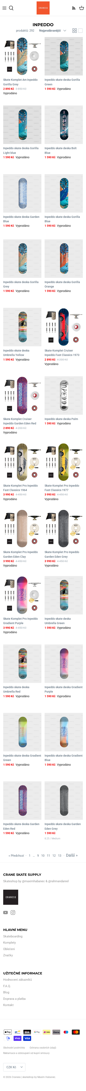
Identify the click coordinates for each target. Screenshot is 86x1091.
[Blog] (72, 8)
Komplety (9, 942)
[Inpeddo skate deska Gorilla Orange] (64, 258)
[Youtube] (5, 912)
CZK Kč (11, 1067)
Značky (8, 955)
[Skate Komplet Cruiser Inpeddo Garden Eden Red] (22, 395)
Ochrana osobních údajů (43, 1047)
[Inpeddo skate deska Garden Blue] (22, 193)
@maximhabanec (33, 881)
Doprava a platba (14, 999)
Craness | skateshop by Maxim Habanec (33, 1077)
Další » (72, 855)
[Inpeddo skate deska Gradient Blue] (64, 732)
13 (59, 855)
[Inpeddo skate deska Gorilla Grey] (22, 258)
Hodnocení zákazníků (17, 979)
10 (42, 855)
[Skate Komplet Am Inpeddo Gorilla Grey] (22, 56)
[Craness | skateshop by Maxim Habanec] (43, 7)
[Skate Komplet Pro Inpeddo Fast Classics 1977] (64, 462)
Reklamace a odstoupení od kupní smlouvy (26, 1053)
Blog (6, 992)
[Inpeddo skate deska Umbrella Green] (64, 595)
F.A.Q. (7, 986)
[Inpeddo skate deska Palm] (64, 395)
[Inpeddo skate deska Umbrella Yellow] (22, 327)
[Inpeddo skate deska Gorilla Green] (64, 56)
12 (54, 855)
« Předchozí (16, 855)
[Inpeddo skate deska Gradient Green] (22, 732)
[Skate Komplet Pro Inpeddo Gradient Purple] (22, 595)
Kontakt (8, 1005)
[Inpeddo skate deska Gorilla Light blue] (22, 124)
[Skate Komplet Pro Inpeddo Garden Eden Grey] (64, 528)
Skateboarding (12, 936)
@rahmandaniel (58, 881)
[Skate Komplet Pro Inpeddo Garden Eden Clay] (22, 528)
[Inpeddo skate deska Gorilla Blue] (64, 193)
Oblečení (9, 949)
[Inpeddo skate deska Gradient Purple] (64, 663)
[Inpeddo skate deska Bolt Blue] (64, 124)
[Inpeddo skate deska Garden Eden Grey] (64, 800)
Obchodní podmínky (14, 1047)
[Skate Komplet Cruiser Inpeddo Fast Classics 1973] (64, 327)
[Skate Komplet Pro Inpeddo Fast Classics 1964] (22, 462)
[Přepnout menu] (4, 8)
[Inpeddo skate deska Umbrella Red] (22, 663)
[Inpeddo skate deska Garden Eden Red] (22, 800)
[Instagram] (13, 912)
